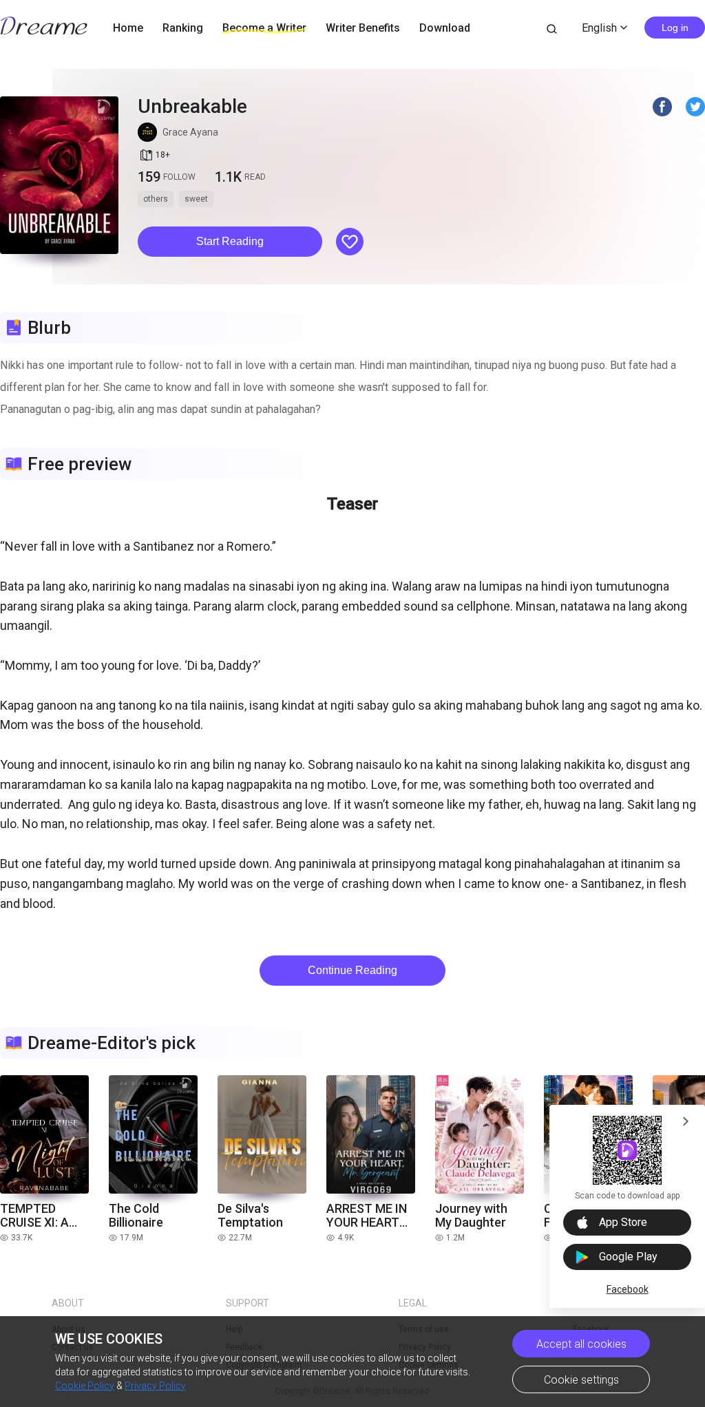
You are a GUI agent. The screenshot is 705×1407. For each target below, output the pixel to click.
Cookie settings (581, 1379)
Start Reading (230, 241)
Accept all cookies (581, 1344)
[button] (230, 241)
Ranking (182, 27)
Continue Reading (352, 970)
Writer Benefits (363, 27)
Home (128, 27)
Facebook (628, 1289)
